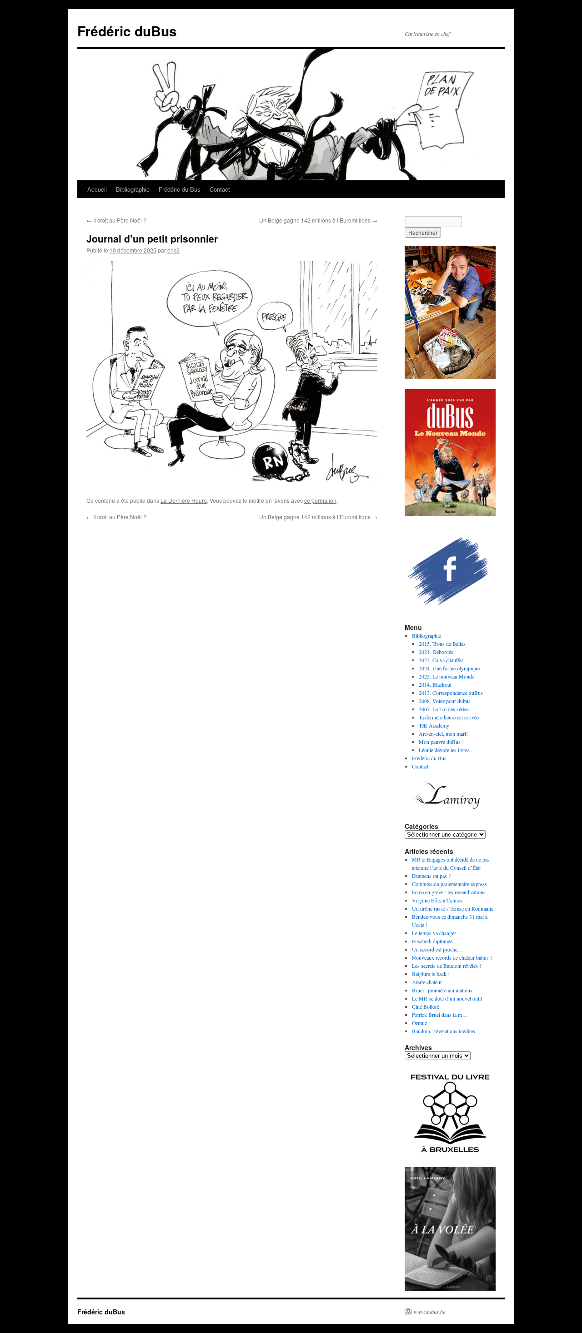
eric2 (173, 250)
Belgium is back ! (431, 973)
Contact (220, 189)
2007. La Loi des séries (444, 709)
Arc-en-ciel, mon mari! (443, 733)
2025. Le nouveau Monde (446, 676)
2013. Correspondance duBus (451, 692)
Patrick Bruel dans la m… (439, 1014)
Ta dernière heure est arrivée (449, 717)
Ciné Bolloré (425, 1006)
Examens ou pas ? (431, 875)
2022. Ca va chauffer (441, 660)
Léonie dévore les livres (444, 749)
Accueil (97, 189)
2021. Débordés (436, 651)
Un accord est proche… (437, 949)
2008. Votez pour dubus (445, 700)
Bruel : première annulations (442, 990)
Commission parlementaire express (449, 883)
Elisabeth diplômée (432, 941)
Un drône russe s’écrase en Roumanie (452, 908)
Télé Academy (434, 725)
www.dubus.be (429, 1311)
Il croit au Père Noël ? (116, 220)
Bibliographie (133, 189)
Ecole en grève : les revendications (449, 892)
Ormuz (419, 1022)
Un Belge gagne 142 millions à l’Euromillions (318, 220)
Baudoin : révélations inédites (443, 1031)
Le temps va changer (434, 933)
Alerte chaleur (427, 982)
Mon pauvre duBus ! (441, 741)
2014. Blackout (435, 684)
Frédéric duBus (127, 30)
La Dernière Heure (184, 500)
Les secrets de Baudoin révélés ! (446, 965)
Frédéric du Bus (180, 189)
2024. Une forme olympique (449, 668)
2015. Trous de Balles (442, 643)
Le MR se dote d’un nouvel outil (447, 998)
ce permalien (320, 500)
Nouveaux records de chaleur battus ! (452, 957)
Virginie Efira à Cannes (437, 900)
